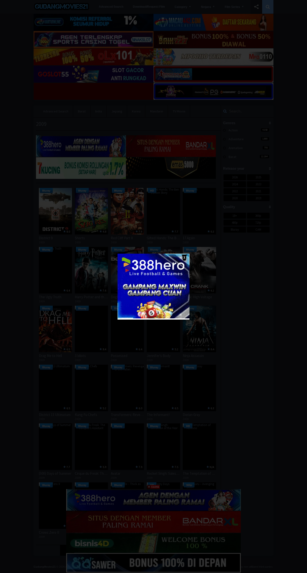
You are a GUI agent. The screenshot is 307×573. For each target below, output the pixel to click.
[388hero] (153, 317)
